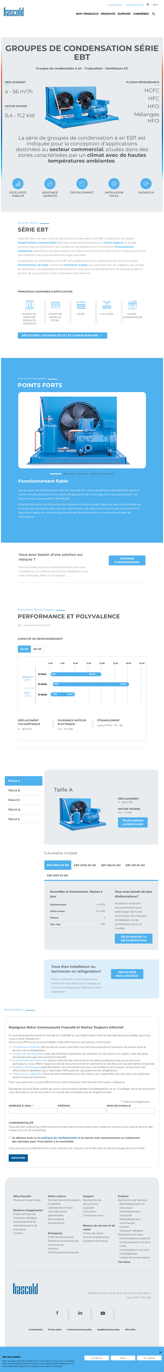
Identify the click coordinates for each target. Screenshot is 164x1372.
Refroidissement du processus (132, 1205)
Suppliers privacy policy (108, 1329)
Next (139, 437)
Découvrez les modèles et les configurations (60, 335)
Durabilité (54, 1203)
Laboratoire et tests (60, 1207)
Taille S (14, 819)
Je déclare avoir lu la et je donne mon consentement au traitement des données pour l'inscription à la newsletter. (76, 1139)
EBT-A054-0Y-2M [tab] (58, 865)
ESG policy (130, 1329)
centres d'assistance (96, 1237)
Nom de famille (119, 1105)
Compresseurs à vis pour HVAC (135, 1244)
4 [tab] (95, 473)
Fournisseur (115, 4)
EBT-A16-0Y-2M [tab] (110, 865)
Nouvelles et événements (56, 1221)
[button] (147, 5)
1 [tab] (56, 473)
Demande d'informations (127, 560)
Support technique (95, 1240)
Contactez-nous (135, 4)
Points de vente (93, 1233)
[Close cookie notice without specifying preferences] (160, 1352)
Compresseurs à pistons (134, 1238)
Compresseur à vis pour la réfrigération (134, 1251)
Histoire (53, 1248)
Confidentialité (21, 1122)
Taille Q (14, 809)
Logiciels (88, 1207)
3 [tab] (82, 473)
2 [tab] (69, 473)
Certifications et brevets (63, 1252)
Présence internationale (63, 1240)
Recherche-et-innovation (64, 1200)
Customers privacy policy (79, 1329)
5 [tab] (108, 473)
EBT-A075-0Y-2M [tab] (85, 865)
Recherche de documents (92, 1202)
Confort (18, 1233)
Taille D (14, 800)
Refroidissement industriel (130, 1213)
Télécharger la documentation (133, 938)
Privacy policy (55, 1329)
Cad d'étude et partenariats (57, 1213)
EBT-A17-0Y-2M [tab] (135, 865)
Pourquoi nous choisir (27, 1200)
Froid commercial (24, 1214)
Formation (89, 1211)
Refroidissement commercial (130, 1221)
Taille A (14, 780)
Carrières (141, 13)
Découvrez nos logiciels (127, 974)
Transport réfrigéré (25, 1217)
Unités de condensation (134, 1257)
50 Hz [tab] (24, 649)
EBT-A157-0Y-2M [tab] (57, 875)
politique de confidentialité (59, 1137)
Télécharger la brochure (133, 822)
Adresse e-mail (21, 1106)
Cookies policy (36, 1329)
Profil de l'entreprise (61, 1237)
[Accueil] (15, 11)
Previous (24, 437)
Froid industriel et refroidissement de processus (25, 1225)
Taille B (14, 790)
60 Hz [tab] (37, 649)
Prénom (64, 1105)
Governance (56, 1244)
